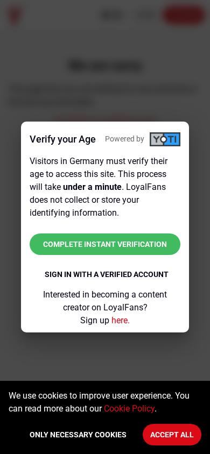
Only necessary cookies (78, 434)
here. (120, 320)
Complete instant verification (105, 244)
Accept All (172, 434)
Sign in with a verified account (107, 274)
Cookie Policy (129, 408)
